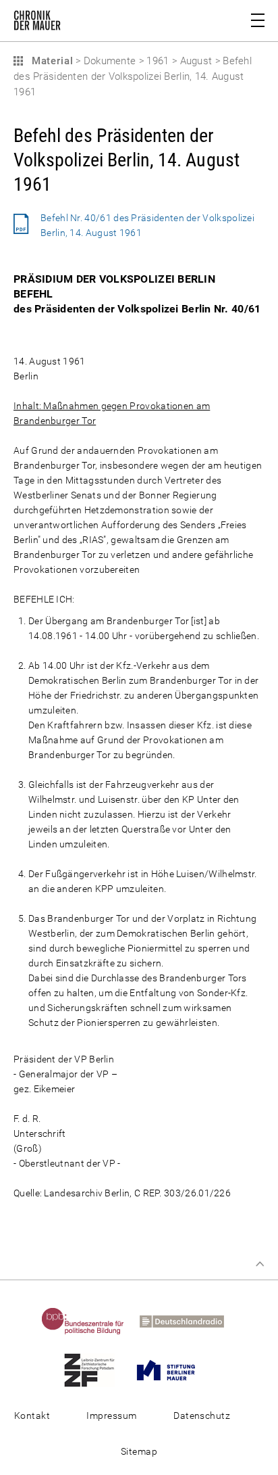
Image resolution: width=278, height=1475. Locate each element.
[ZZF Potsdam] (96, 1369)
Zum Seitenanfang (260, 1264)
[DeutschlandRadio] (188, 1320)
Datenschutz (201, 1415)
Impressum (111, 1415)
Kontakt (32, 1415)
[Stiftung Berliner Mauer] (172, 1369)
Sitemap (139, 1451)
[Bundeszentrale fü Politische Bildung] (89, 1320)
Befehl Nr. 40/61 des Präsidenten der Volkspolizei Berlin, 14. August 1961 (147, 225)
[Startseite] (37, 23)
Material (50, 61)
